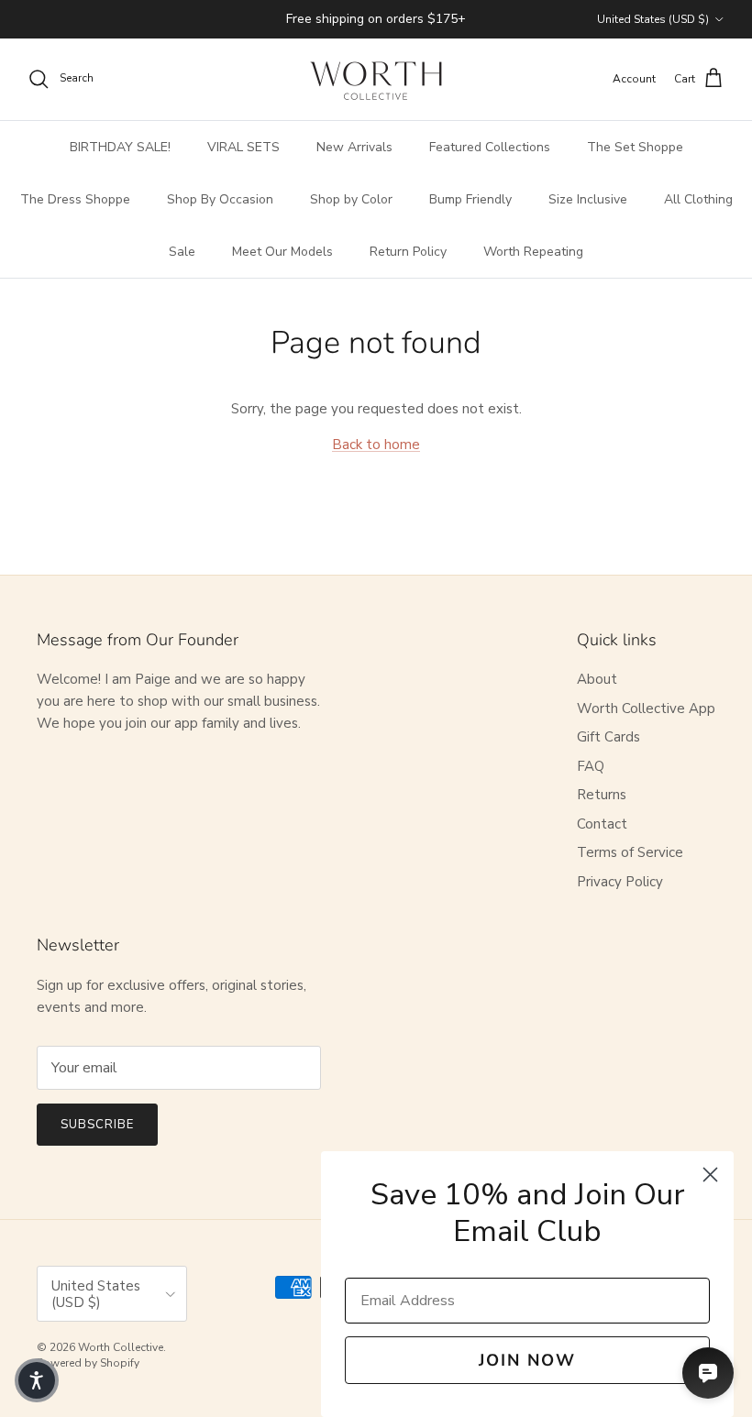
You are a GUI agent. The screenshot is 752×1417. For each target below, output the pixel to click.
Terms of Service (630, 852)
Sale (182, 251)
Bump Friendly (470, 199)
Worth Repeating (533, 251)
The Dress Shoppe (75, 199)
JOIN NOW (527, 1360)
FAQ (590, 766)
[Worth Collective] (376, 79)
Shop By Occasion (220, 199)
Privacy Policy (620, 882)
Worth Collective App (646, 708)
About (597, 679)
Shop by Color (351, 199)
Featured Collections (489, 147)
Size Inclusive (587, 199)
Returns (601, 794)
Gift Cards (608, 737)
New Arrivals (354, 147)
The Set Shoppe (635, 147)
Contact (602, 824)
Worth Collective (120, 1347)
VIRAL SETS (243, 147)
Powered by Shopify (88, 1363)
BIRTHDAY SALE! (120, 147)
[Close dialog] (710, 1175)
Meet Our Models (282, 251)
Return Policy (408, 251)
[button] (37, 1380)
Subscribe (97, 1124)
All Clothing (698, 199)
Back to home (376, 444)
